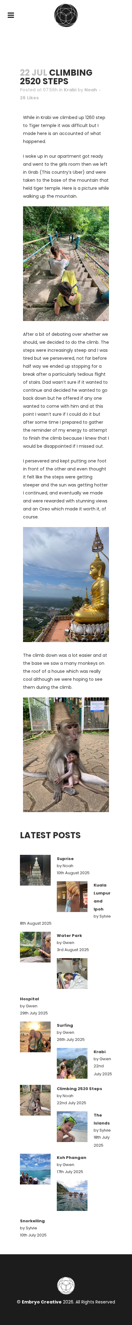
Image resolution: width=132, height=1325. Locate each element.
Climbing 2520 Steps (79, 1089)
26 (29, 98)
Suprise (65, 859)
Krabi (70, 90)
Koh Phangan (71, 1157)
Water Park (69, 935)
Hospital (29, 999)
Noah (90, 90)
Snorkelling (32, 1221)
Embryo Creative (42, 1302)
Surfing (65, 1025)
